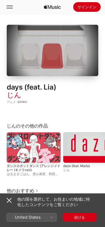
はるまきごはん (18, 174)
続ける (79, 217)
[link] (22, 191)
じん (14, 95)
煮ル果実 (39, 174)
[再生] (52, 50)
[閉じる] (9, 200)
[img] (52, 7)
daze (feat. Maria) (76, 166)
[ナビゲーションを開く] (10, 7)
